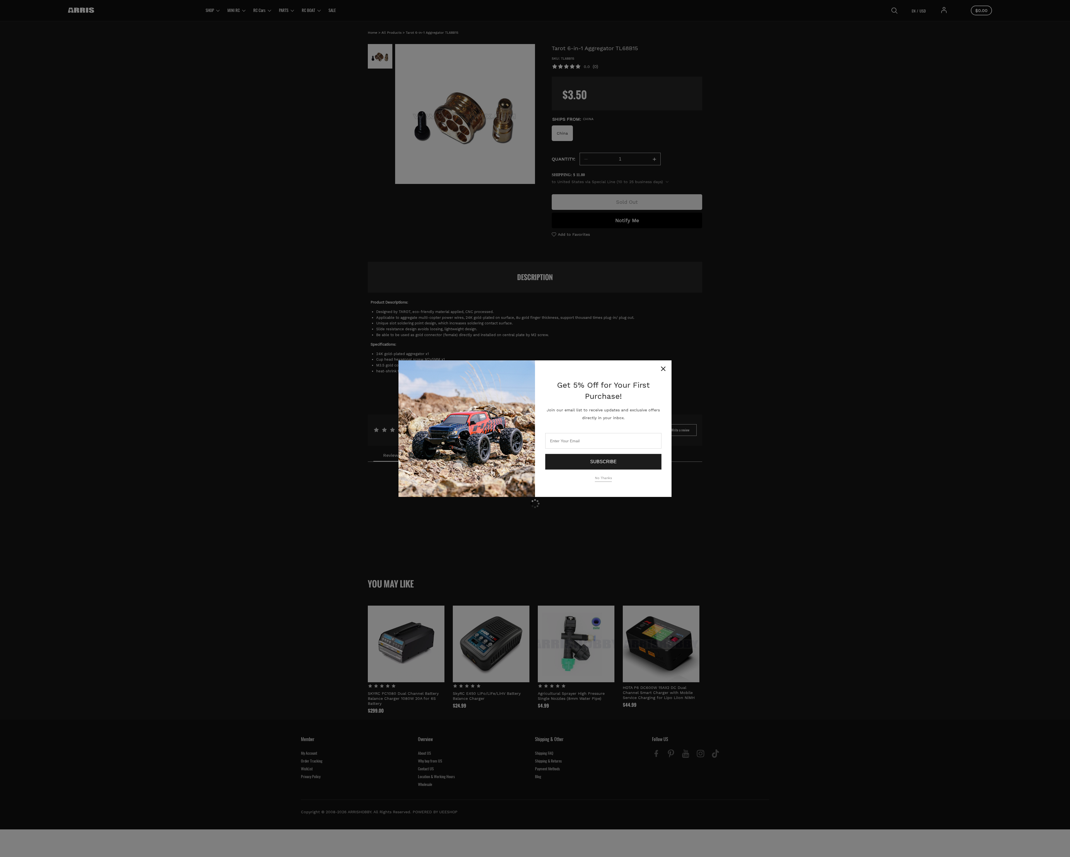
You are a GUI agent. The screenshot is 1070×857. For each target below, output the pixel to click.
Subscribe (603, 461)
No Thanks (603, 478)
